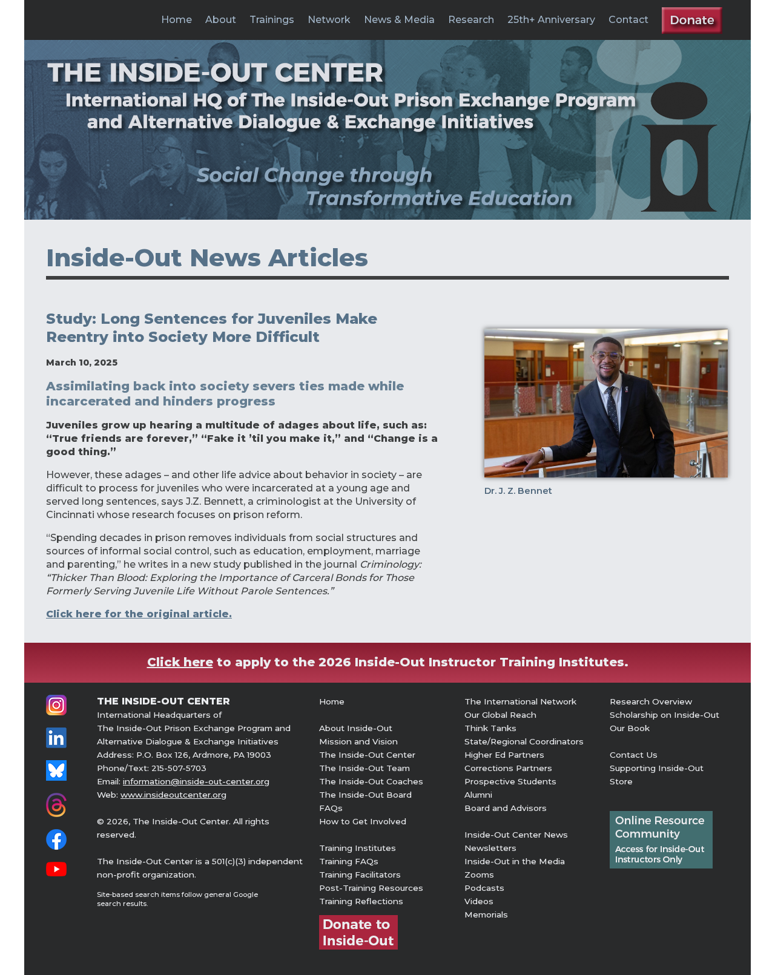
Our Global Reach (500, 715)
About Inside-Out (355, 728)
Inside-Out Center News (516, 834)
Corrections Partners (508, 768)
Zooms (479, 874)
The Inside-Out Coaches (371, 781)
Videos (478, 901)
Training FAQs (348, 861)
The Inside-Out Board (365, 794)
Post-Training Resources (371, 888)
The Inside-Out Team (364, 768)
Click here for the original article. (139, 614)
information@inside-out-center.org (196, 781)
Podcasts (484, 888)
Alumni (478, 794)
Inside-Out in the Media (514, 861)
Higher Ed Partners (504, 755)
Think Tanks (490, 728)
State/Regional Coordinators (524, 741)
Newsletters (490, 848)
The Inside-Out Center (367, 755)
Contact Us (634, 755)
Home (176, 19)
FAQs (331, 808)
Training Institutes (357, 848)
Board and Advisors (505, 808)
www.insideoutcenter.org (173, 794)
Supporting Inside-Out (657, 768)
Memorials (486, 914)
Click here (180, 662)
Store (621, 781)
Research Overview (651, 701)
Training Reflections (361, 901)
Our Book (630, 728)
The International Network (520, 701)
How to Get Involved (362, 821)
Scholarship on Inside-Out (664, 715)
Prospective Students (510, 781)
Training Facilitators (360, 874)
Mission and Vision (358, 741)
